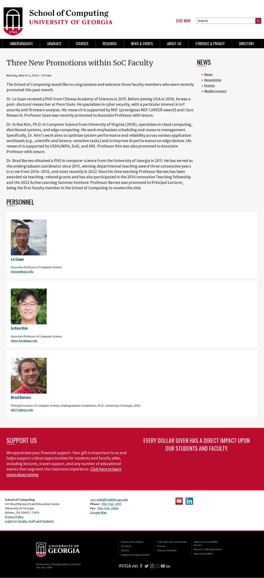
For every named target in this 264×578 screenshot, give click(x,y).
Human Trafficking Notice (208, 549)
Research (110, 43)
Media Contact (215, 91)
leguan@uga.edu (22, 271)
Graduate (54, 43)
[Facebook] (141, 566)
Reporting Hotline (203, 553)
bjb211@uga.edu (22, 410)
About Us (174, 43)
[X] (146, 566)
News (208, 74)
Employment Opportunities (135, 554)
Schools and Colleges (132, 542)
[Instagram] (152, 566)
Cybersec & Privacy (210, 43)
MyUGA (125, 550)
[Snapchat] (157, 566)
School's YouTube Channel (179, 501)
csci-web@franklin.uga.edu (109, 499)
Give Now (183, 20)
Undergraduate (21, 43)
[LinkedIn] (168, 566)
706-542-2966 (107, 508)
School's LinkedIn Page (190, 501)
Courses (82, 43)
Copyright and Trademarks (172, 542)
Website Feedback (167, 550)
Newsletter (213, 80)
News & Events (142, 43)
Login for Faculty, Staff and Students (29, 521)
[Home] (65, 17)
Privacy (161, 546)
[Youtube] (163, 566)
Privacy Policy (14, 517)
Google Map (98, 512)
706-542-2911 (111, 504)
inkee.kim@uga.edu (24, 340)
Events (209, 86)
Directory (246, 43)
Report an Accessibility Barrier (206, 543)
